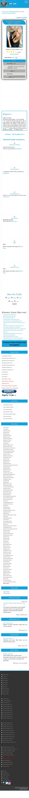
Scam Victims (5, 692)
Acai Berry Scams (6, 454)
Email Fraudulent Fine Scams (9, 510)
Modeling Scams (6, 460)
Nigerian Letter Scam (7, 446)
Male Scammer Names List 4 (9, 736)
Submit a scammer (22, 17)
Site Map (5, 771)
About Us (5, 676)
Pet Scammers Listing (7, 740)
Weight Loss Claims (7, 440)
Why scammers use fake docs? (9, 316)
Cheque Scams (6, 539)
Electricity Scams (6, 532)
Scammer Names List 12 (8, 728)
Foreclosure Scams (7, 552)
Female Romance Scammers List (8, 358)
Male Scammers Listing (7, 752)
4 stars (14, 298)
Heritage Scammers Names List (9, 742)
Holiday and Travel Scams (8, 477)
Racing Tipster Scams (7, 577)
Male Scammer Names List (8, 730)
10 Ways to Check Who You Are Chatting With (12, 339)
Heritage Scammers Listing (8, 747)
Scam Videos (4, 376)
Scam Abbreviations (7, 700)
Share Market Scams (7, 560)
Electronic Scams (6, 564)
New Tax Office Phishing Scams (9, 496)
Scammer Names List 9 (7, 722)
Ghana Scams (6, 427)
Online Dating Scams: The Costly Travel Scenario (13, 338)
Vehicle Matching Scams (8, 555)
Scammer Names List (7, 704)
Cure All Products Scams (8, 452)
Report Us (5, 686)
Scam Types (5, 680)
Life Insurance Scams (7, 569)
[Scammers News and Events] (21, 614)
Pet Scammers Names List (8, 738)
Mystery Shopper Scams (8, 444)
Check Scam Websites (7, 418)
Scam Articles (5, 773)
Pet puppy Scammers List (7, 362)
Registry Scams (6, 538)
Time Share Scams (7, 580)
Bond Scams (5, 578)
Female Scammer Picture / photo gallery (10, 388)
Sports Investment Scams (8, 533)
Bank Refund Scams (7, 493)
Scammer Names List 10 (8, 724)
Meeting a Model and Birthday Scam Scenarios (12, 333)
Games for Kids (6, 591)
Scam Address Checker (8, 404)
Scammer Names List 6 (7, 714)
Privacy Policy (6, 778)
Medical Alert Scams (7, 435)
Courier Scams (6, 561)
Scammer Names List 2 (7, 706)
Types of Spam (6, 690)
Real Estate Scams (7, 463)
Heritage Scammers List (7, 367)
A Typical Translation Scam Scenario (10, 336)
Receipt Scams (6, 542)
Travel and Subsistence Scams (9, 581)
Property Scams (6, 549)
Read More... (19, 148)
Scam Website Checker (6, 356)
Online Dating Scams (7, 485)
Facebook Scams (6, 430)
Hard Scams (5, 541)
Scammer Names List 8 (7, 718)
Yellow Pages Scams (7, 521)
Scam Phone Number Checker (9, 414)
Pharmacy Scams (6, 530)
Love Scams (5, 429)
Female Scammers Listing (8, 754)
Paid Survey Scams (7, 469)
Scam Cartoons (5, 374)
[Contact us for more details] (20, 663)
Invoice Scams (6, 567)
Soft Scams (5, 516)
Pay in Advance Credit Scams (9, 448)
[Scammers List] (23, 630)
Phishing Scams (6, 434)
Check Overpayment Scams (8, 451)
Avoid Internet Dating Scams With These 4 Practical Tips (14, 328)
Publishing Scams (6, 466)
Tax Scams (5, 500)
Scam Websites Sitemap (8, 762)
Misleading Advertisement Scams (10, 525)
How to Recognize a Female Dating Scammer (12, 321)
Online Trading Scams (7, 476)
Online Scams (5, 11)
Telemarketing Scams (7, 518)
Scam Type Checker (7, 416)
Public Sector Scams (7, 575)
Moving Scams (6, 462)
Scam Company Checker (8, 407)
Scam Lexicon (6, 698)
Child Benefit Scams (7, 527)
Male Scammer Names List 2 (9, 732)
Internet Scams (6, 432)
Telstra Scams (6, 519)
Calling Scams (6, 536)
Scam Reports (5, 372)
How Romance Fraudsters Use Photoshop (11, 327)
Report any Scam (5, 383)
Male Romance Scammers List (8, 360)
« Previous (8, 134)
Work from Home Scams (8, 455)
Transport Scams (6, 441)
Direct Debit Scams (7, 553)
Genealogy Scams (7, 511)
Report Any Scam (6, 758)
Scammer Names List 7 (7, 716)
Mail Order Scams (6, 494)
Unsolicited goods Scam (8, 502)
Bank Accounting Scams (8, 558)
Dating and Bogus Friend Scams (9, 514)
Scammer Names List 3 (7, 708)
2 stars (11, 301)
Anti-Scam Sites (6, 775)
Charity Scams (6, 480)
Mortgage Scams (6, 571)
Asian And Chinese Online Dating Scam (11, 319)
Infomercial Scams (7, 566)
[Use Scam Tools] (22, 645)
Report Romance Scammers (7, 381)
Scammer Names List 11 (8, 726)
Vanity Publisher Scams (8, 504)
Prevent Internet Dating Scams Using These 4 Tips (13, 325)
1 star (17, 301)
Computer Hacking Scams (8, 486)
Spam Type (5, 682)
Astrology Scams (6, 507)
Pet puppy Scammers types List (8, 365)
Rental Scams (6, 482)
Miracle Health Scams (7, 522)
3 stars (20, 298)
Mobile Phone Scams (7, 483)
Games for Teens (6, 593)
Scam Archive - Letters (6, 379)
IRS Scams (5, 524)
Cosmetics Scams (6, 508)
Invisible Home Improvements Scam (10, 465)
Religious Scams (6, 437)
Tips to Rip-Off (6, 766)
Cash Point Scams (7, 557)
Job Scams (5, 505)
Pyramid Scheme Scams (8, 449)
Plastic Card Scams (7, 572)
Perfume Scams (6, 471)
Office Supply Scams (7, 544)
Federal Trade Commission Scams (10, 528)
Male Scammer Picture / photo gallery (9, 385)
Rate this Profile (14, 54)
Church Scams (6, 458)
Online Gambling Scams (8, 497)
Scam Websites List (7, 760)
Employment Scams (7, 479)
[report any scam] (9, 393)
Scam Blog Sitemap (7, 780)
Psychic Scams (6, 574)
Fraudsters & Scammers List (7, 369)
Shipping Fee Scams (7, 550)
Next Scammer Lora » (18, 134)
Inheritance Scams (7, 547)
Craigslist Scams (6, 468)
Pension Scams (6, 546)
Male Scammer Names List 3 (9, 734)
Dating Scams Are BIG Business (9, 314)
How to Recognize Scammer (9, 317)
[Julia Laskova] (14, 36)
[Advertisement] (14, 95)
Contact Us (5, 678)
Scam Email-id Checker (8, 411)
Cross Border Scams (7, 563)
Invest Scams (6, 443)
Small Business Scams (7, 535)
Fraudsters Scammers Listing (9, 750)
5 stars (8, 298)
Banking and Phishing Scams (9, 474)
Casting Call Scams (7, 457)
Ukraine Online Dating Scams (9, 335)
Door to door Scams (7, 491)
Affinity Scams (6, 513)
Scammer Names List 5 (7, 712)
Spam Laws (5, 684)
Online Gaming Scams (7, 499)
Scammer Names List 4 (7, 710)
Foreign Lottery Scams (7, 438)
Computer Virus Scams (7, 472)
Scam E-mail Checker (7, 409)
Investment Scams (7, 488)
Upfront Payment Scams (8, 490)
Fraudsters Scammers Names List (10, 749)
